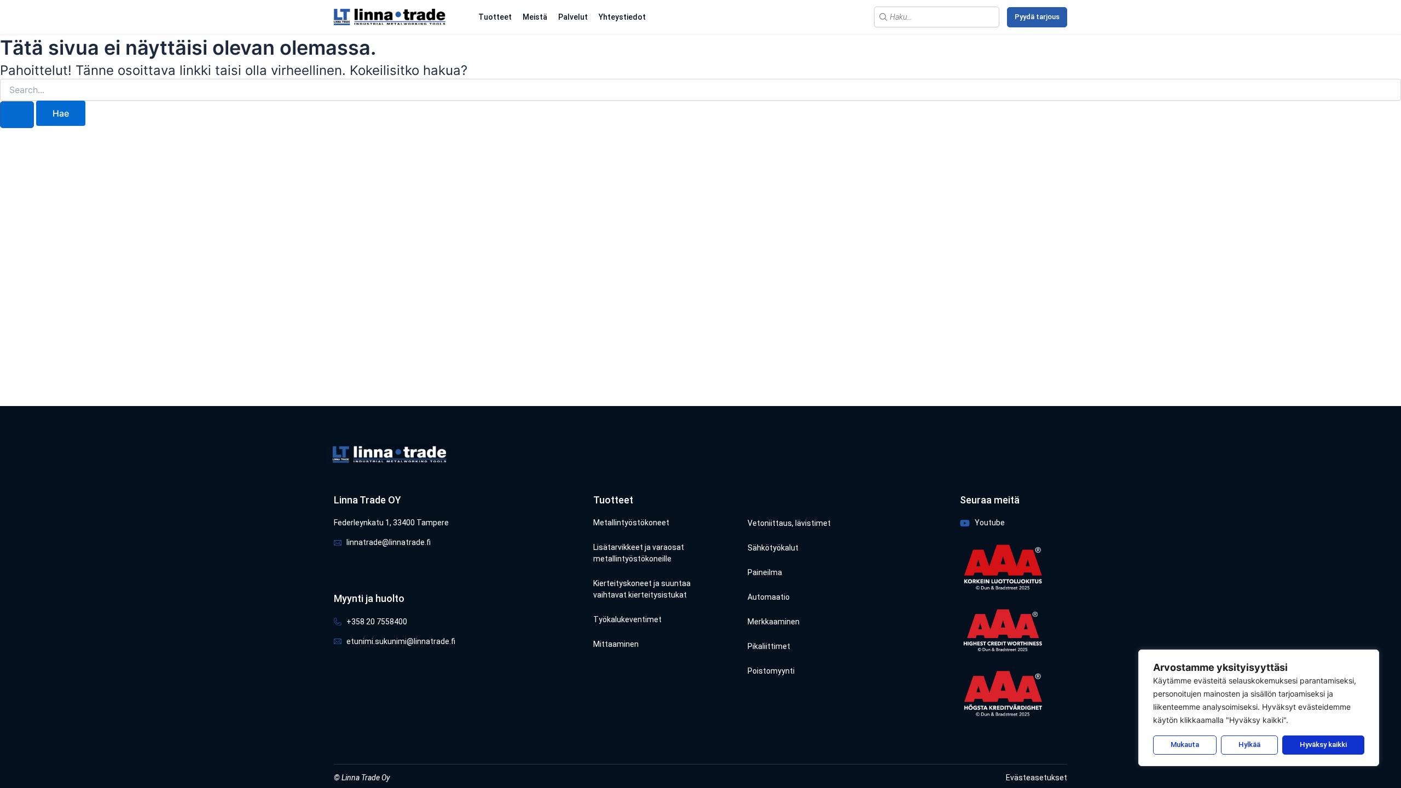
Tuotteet (495, 17)
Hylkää (1249, 744)
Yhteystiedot (622, 17)
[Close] (1367, 658)
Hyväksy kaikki (1323, 744)
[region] (1258, 708)
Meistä (535, 17)
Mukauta (1185, 744)
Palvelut (573, 17)
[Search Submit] (17, 114)
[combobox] (936, 17)
